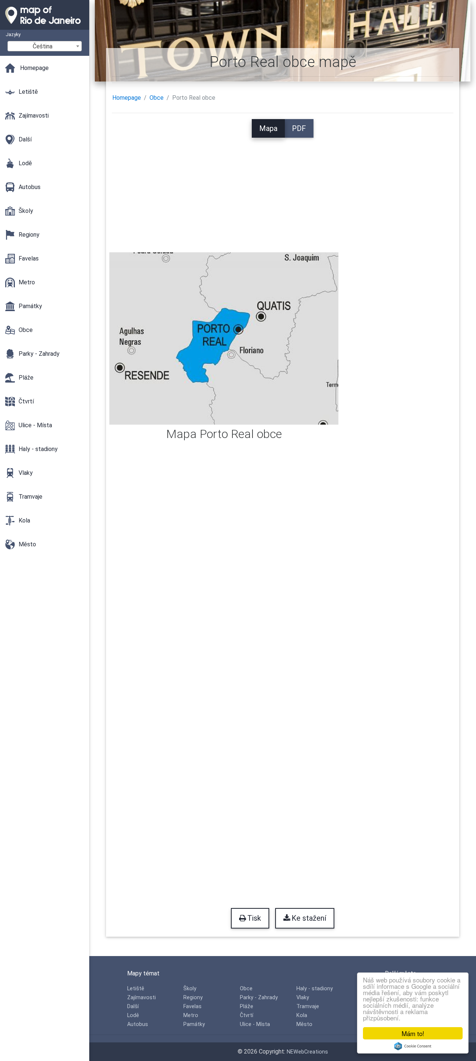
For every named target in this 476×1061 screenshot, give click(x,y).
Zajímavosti (141, 997)
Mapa (268, 128)
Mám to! (413, 1033)
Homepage (126, 97)
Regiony (193, 997)
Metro (190, 1015)
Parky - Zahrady (259, 997)
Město (304, 1024)
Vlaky (302, 997)
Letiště (135, 988)
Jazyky (13, 34)
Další (133, 1006)
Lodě (133, 1015)
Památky (194, 1024)
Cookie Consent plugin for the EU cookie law (412, 1046)
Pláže (246, 1006)
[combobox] (44, 46)
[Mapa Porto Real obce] (223, 338)
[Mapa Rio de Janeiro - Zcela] (44, 26)
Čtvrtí (246, 1015)
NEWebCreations (307, 1052)
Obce (156, 97)
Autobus (137, 1024)
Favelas (192, 1006)
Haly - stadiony (314, 988)
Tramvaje (307, 1006)
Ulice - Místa (255, 1024)
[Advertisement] (282, 190)
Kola (301, 1015)
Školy (189, 988)
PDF (299, 128)
